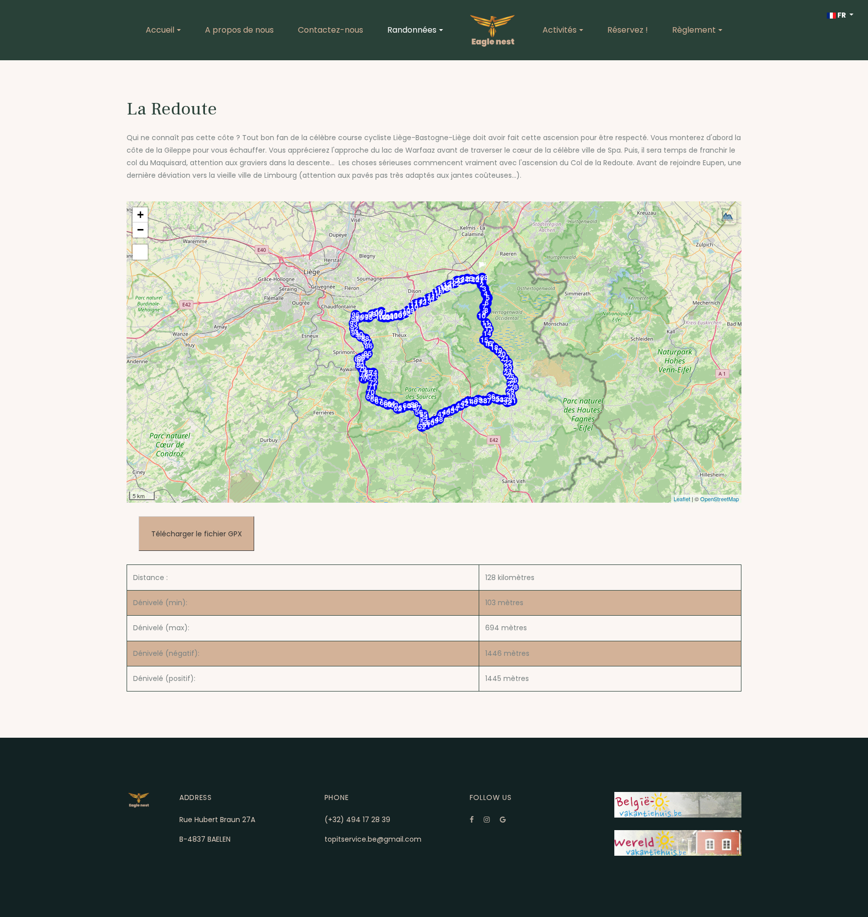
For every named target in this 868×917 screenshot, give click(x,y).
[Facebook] (472, 820)
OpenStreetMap (719, 499)
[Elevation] (727, 215)
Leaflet (682, 499)
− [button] (140, 229)
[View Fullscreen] (140, 252)
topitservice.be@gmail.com (372, 839)
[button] (163, 30)
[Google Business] (503, 820)
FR (841, 15)
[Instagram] (487, 820)
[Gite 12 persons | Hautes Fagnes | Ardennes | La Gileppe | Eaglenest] (492, 30)
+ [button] (140, 214)
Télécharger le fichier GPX (196, 533)
